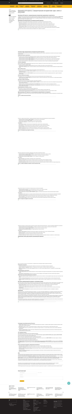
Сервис (26, 0)
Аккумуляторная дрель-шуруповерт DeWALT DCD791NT (26, 59)
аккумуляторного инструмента (30, 20)
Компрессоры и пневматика (33, 6)
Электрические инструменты (12, 6)
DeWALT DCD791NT (31, 119)
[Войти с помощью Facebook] (42, 372)
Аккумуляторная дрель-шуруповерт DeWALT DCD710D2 (26, 57)
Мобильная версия (12, 405)
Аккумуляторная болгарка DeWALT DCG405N (25, 65)
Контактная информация (32, 0)
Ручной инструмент (53, 6)
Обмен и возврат (42, 0)
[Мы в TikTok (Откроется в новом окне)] (49, 0)
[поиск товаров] (42, 3)
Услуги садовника (23, 0)
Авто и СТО (49, 6)
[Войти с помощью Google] (43, 372)
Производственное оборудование (59, 6)
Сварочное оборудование (27, 6)
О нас (9, 0)
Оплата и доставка (37, 0)
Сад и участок (17, 6)
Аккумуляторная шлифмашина (23, 66)
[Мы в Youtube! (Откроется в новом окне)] (48, 0)
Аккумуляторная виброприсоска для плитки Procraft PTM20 (27, 89)
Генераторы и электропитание (39, 6)
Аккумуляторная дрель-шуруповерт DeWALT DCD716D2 (26, 58)
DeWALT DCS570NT (29, 120)
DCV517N (29, 77)
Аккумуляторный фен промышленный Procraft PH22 (26, 90)
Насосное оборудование (45, 6)
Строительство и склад (21, 6)
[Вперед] (63, 392)
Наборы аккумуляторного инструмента (24, 191)
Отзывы (10, 22)
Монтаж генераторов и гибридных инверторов (16, 0)
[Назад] (9, 392)
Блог (28, 0)
